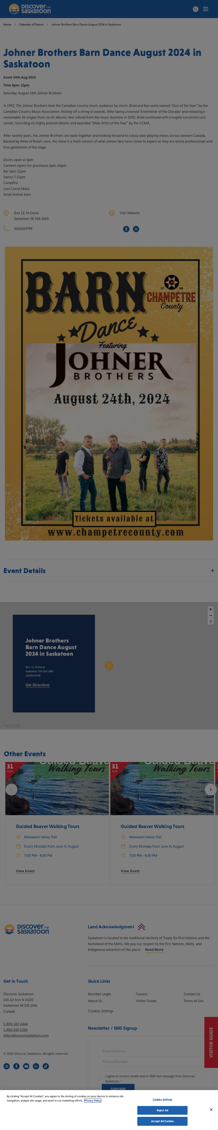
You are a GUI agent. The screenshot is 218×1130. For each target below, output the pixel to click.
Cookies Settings (162, 1099)
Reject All (162, 1110)
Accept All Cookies (162, 1121)
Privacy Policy (93, 1100)
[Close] (211, 1109)
